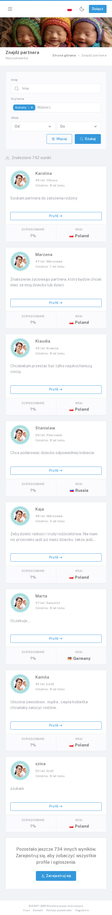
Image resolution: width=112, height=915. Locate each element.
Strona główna (64, 55)
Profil (53, 216)
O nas (26, 910)
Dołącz (97, 9)
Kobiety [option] (19, 107)
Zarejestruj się (58, 876)
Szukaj (90, 139)
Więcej (61, 139)
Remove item (32, 107)
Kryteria (17, 99)
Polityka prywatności (59, 910)
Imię (14, 80)
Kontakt (38, 910)
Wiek (15, 118)
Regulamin (82, 910)
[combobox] (56, 107)
